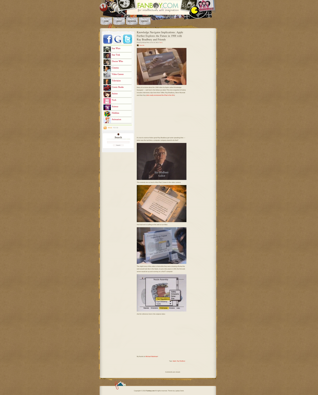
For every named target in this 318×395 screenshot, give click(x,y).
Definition (132, 21)
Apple (174, 361)
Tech (160, 42)
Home (106, 21)
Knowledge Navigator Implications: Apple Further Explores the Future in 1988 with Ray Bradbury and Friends (160, 35)
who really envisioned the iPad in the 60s (160, 95)
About (119, 21)
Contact (144, 21)
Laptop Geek (179, 391)
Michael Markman (152, 356)
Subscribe (141, 45)
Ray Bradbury (181, 361)
